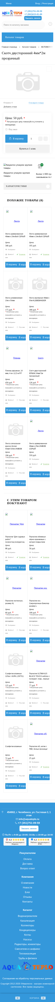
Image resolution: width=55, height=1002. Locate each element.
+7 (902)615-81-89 (33, 14)
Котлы (27, 935)
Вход (37, 3)
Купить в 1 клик (27, 148)
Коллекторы (27, 925)
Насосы (27, 939)
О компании (27, 883)
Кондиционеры (27, 930)
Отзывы (27, 897)
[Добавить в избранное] (48, 69)
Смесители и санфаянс (27, 949)
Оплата (27, 859)
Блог (27, 892)
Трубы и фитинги (27, 958)
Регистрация (47, 3)
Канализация (27, 920)
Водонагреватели (27, 916)
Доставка (27, 864)
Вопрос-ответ (27, 868)
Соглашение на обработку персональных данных (27, 978)
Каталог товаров (14, 37)
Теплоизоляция (27, 953)
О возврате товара (36, 103)
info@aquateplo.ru (29, 819)
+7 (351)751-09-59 (33, 11)
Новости (27, 887)
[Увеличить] (27, 82)
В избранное (11, 249)
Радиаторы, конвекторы (28, 944)
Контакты (27, 901)
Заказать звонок (33, 18)
